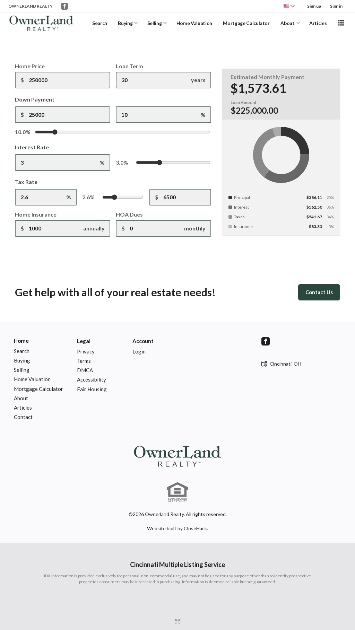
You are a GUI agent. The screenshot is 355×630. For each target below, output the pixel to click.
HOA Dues (129, 214)
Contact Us (319, 292)
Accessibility (91, 379)
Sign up (314, 6)
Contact (23, 417)
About (287, 23)
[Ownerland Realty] (177, 455)
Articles (318, 23)
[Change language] (289, 6)
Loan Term (129, 66)
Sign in (336, 6)
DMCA (85, 370)
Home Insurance (36, 214)
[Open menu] (341, 23)
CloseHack (195, 528)
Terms (84, 361)
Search (99, 23)
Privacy (86, 351)
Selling (154, 23)
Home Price (30, 66)
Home (21, 341)
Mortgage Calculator (246, 23)
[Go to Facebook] (64, 6)
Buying (125, 23)
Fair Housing (92, 389)
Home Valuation (194, 23)
